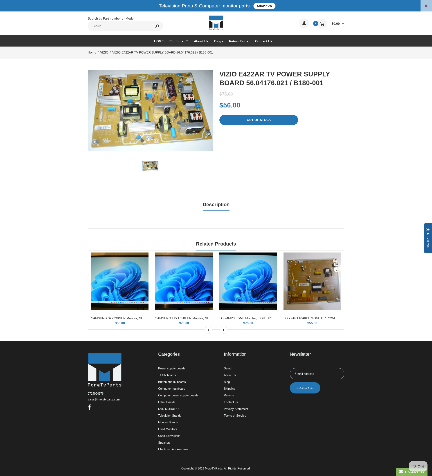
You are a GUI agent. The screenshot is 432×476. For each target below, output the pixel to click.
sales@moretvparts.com (104, 399)
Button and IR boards (172, 382)
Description (216, 204)
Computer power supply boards (178, 395)
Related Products (216, 244)
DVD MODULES (169, 409)
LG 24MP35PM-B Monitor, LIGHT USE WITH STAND (257, 318)
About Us (230, 375)
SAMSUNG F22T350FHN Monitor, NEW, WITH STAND (194, 318)
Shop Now (264, 5)
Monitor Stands (168, 422)
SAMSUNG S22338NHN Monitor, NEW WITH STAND (128, 318)
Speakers (164, 442)
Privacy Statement (236, 409)
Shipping (229, 388)
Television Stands (169, 415)
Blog (227, 382)
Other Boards (167, 402)
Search (228, 368)
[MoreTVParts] (216, 29)
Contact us (231, 402)
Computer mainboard (171, 388)
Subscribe (305, 388)
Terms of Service (235, 415)
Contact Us (413, 472)
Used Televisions (169, 436)
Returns (229, 395)
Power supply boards (171, 368)
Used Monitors (167, 429)
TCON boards (167, 375)
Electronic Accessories (173, 449)
